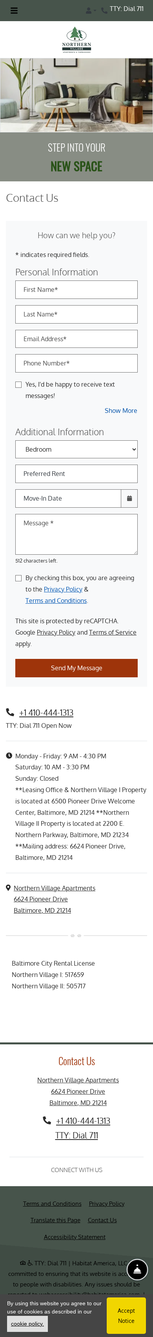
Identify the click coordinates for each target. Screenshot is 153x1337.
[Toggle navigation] (14, 10)
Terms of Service (113, 632)
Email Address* (45, 339)
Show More (121, 410)
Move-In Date (43, 498)
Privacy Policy (63, 589)
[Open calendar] (129, 498)
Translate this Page (55, 1220)
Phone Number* (47, 363)
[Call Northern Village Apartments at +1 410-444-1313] (105, 10)
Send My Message (76, 668)
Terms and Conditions (56, 600)
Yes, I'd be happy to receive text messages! (70, 390)
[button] (91, 10)
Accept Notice (126, 1315)
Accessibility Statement (75, 1237)
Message (39, 523)
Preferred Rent (44, 474)
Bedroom (74, 443)
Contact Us (102, 1220)
